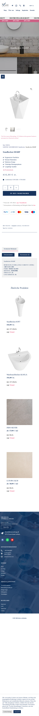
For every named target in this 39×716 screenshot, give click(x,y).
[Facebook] (2, 539)
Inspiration (25, 10)
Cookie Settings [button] (7, 711)
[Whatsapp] (7, 539)
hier (34, 205)
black (6, 228)
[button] (31, 89)
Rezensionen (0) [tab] (25, 255)
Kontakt (32, 10)
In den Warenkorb (19, 193)
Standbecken (22, 147)
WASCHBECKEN (13, 147)
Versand (12, 332)
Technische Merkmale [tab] (10, 249)
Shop (5, 10)
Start (4, 145)
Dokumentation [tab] (8, 255)
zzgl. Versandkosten (21, 202)
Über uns (11, 10)
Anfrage (18, 10)
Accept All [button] (17, 711)
